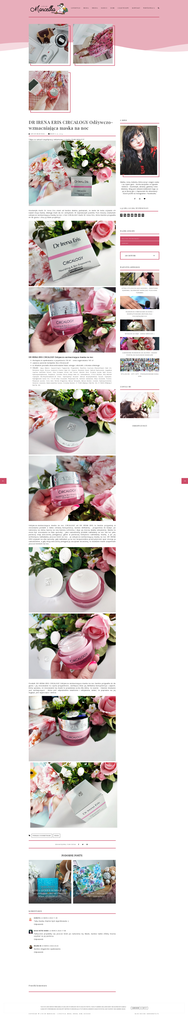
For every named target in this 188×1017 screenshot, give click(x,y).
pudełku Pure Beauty (97, 213)
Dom (112, 8)
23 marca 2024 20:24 (50, 946)
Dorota (37, 918)
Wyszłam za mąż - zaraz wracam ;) (139, 334)
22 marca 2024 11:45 (49, 918)
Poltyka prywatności (130, 238)
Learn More (135, 1008)
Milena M (37, 946)
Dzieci (104, 8)
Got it (145, 1008)
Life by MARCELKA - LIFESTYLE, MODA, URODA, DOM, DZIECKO (65, 1013)
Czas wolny (123, 8)
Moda (86, 8)
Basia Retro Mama (41, 931)
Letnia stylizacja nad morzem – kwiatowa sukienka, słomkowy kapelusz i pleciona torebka (140, 290)
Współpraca (149, 8)
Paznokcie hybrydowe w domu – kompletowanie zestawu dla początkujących (140, 314)
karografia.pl (153, 1013)
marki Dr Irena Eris (47, 210)
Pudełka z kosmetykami (42, 835)
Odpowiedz (38, 924)
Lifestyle (75, 8)
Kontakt (136, 8)
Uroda (95, 8)
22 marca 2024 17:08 (57, 931)
